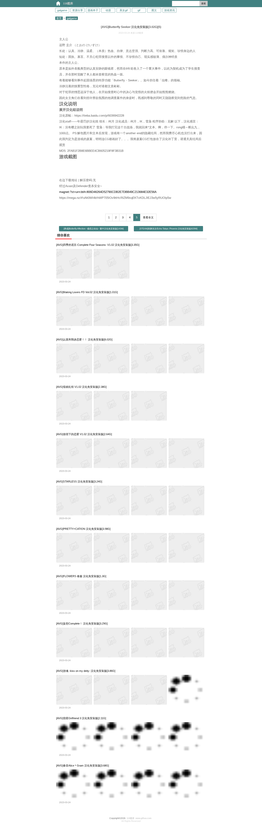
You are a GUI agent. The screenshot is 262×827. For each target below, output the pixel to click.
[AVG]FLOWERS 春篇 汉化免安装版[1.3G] (81, 576)
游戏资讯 (169, 10)
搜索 (203, 3)
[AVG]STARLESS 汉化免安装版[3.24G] (79, 481)
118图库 (68, 3)
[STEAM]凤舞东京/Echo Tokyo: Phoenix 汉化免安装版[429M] (168, 228)
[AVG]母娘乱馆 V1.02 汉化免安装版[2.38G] (81, 386)
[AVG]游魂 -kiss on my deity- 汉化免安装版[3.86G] (85, 670)
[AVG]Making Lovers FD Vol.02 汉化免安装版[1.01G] (87, 292)
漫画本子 (93, 10)
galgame (62, 10)
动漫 (108, 10)
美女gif (124, 10)
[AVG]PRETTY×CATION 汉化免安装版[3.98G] (83, 528)
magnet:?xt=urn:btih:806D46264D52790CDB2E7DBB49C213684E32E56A (107, 191)
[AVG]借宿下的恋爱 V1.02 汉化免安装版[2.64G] (84, 434)
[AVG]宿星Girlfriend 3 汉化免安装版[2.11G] (81, 718)
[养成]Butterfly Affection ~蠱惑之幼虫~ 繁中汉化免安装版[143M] (94, 228)
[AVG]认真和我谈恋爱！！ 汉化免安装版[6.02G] (84, 339)
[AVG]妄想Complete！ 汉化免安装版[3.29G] (82, 623)
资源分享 (77, 10)
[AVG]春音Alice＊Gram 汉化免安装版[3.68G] (82, 765)
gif (139, 10)
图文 (154, 10)
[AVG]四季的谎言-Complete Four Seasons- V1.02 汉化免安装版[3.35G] (97, 244)
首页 (59, 18)
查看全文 (148, 217)
